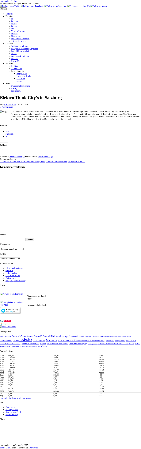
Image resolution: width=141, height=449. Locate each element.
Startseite (9, 14)
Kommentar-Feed (13, 412)
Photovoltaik (110, 341)
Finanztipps (16, 36)
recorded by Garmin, (7, 398)
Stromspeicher (92, 344)
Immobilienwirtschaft (20, 38)
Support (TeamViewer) (15, 280)
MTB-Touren (63, 340)
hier (65, 119)
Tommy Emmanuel (107, 343)
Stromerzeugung (80, 344)
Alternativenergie (18, 41)
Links (19, 81)
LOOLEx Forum (13, 275)
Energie (81, 336)
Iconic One (5, 448)
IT (12, 19)
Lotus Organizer (39, 341)
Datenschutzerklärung (20, 86)
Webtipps (15, 21)
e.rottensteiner (10, 104)
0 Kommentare (6, 107)
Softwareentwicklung (20, 46)
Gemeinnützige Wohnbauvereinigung (119, 336)
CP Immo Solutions (14, 268)
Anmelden (10, 407)
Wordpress (33, 448)
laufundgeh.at (11, 273)
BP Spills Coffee (76, 161)
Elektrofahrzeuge (45, 156)
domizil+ (9, 270)
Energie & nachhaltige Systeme (24, 48)
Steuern (43, 343)
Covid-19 (15, 61)
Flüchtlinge (102, 336)
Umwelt (131, 344)
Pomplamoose (120, 341)
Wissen (14, 26)
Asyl (1, 336)
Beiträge (14, 66)
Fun (12, 29)
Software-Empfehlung (13, 344)
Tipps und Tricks (24, 76)
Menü (3, 9)
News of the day (18, 31)
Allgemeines (22, 73)
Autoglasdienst (12, 278)
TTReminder (16, 68)
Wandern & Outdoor (20, 56)
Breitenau (7, 336)
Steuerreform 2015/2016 (57, 344)
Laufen (16, 340)
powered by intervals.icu (22, 398)
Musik (14, 24)
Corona (30, 336)
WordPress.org (12, 414)
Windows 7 (43, 346)
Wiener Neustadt (25, 347)
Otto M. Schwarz (92, 341)
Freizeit (14, 33)
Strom (71, 344)
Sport (37, 344)
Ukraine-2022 (122, 344)
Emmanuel (73, 336)
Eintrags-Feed (12, 409)
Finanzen (94, 336)
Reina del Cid (131, 341)
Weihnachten (13, 346)
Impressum (16, 91)
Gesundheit (5, 340)
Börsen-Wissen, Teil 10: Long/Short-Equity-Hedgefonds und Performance (33, 161)
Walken (137, 344)
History (14, 88)
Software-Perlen (28, 344)
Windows (34, 346)
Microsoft (51, 340)
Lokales (14, 58)
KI (11, 341)
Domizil (47, 336)
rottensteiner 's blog (8, 1)
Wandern (4, 346)
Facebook (88, 336)
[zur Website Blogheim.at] (5, 324)
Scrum (2, 344)
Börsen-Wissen (19, 336)
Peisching (101, 341)
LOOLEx (21, 78)
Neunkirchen (81, 341)
